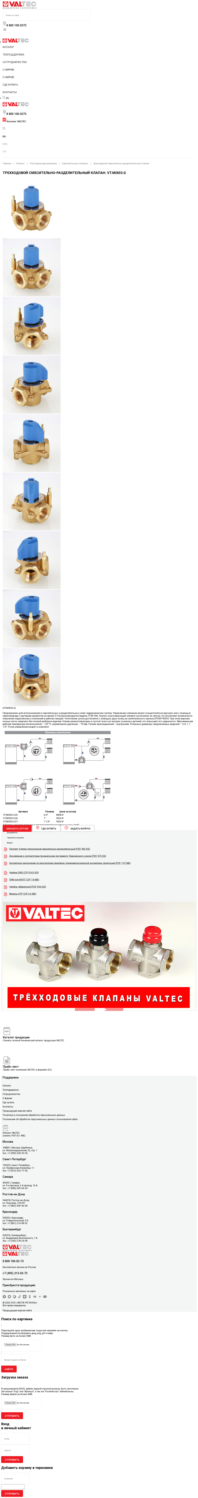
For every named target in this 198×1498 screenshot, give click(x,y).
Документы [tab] (12, 832)
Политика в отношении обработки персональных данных (34, 1115)
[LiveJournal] (14, 1297)
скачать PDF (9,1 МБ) (14, 1135)
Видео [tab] (10, 843)
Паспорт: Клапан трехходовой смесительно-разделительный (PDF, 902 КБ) (49, 849)
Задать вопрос (80, 828)
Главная (7, 163)
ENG (5, 144)
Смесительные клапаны (75, 163)
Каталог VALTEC (16, 121)
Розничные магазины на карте (19, 1291)
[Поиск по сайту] (4, 98)
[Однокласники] (29, 1297)
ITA (4, 151)
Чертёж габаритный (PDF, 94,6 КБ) (27, 886)
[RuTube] (24, 1297)
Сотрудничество (15, 62)
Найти (9, 1369)
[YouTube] (45, 1297)
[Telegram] (4, 1297)
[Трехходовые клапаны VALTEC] (99, 1009)
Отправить (12, 1415)
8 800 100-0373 (16, 25)
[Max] (9, 1297)
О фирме (8, 69)
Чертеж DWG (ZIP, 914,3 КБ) (24, 872)
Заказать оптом (17, 828)
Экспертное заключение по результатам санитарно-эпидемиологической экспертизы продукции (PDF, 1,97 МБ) (70, 863)
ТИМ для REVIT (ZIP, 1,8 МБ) (24, 879)
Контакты (10, 92)
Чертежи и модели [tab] (15, 838)
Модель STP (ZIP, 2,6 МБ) (22, 893)
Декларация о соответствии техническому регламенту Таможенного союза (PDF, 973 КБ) (57, 856)
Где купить (10, 84)
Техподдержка (13, 54)
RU (7, 98)
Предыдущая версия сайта (17, 1110)
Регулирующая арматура (43, 163)
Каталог (8, 47)
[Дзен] (40, 1297)
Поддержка (11, 1077)
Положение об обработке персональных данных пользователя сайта (40, 1119)
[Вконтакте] (35, 1297)
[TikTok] (19, 1297)
